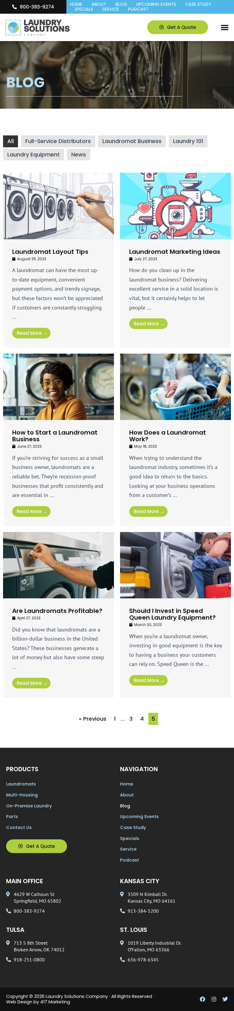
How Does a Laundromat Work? (167, 435)
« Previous (92, 718)
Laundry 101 (188, 141)
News (78, 154)
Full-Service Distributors (58, 141)
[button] (224, 27)
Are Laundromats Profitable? (57, 611)
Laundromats (21, 784)
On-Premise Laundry (29, 806)
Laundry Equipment (33, 154)
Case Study (198, 4)
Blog (121, 4)
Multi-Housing (22, 795)
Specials (84, 9)
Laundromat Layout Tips (50, 251)
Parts (12, 816)
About (98, 4)
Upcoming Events (156, 4)
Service (110, 9)
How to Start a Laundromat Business (55, 435)
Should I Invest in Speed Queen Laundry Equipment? (172, 614)
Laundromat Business (131, 141)
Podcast (138, 9)
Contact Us (19, 827)
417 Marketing (55, 1002)
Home (76, 4)
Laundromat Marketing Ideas (174, 251)
